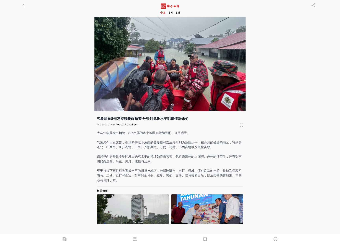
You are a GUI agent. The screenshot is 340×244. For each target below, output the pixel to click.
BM (178, 12)
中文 (163, 12)
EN (171, 12)
